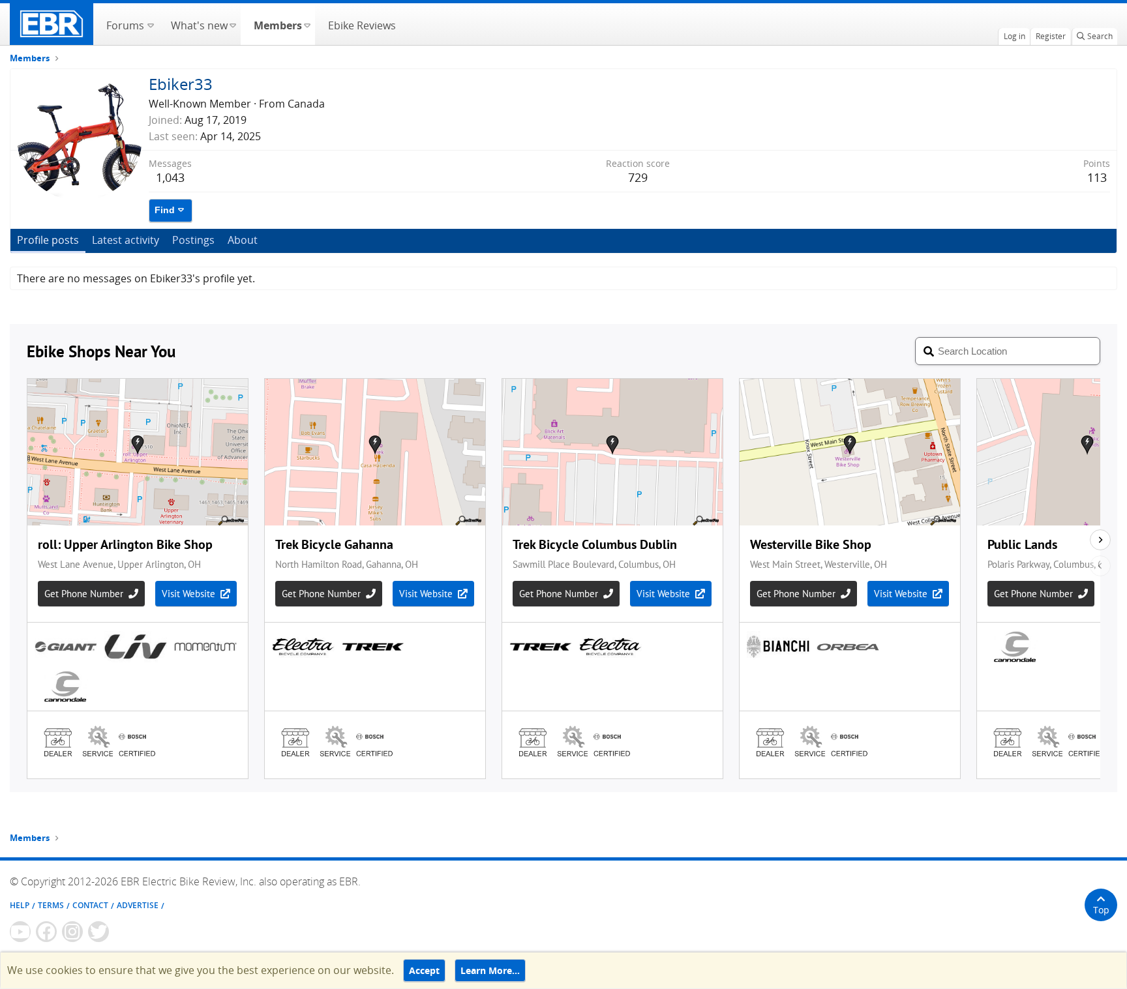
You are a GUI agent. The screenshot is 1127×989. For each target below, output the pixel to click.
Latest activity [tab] (125, 240)
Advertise (137, 905)
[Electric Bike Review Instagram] (72, 931)
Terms (51, 905)
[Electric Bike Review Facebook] (46, 931)
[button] (150, 24)
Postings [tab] (193, 240)
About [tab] (243, 240)
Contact (90, 905)
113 (1097, 177)
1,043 (170, 177)
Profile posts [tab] (48, 240)
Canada (306, 103)
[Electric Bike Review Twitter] (98, 931)
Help (19, 905)
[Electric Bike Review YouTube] (20, 931)
